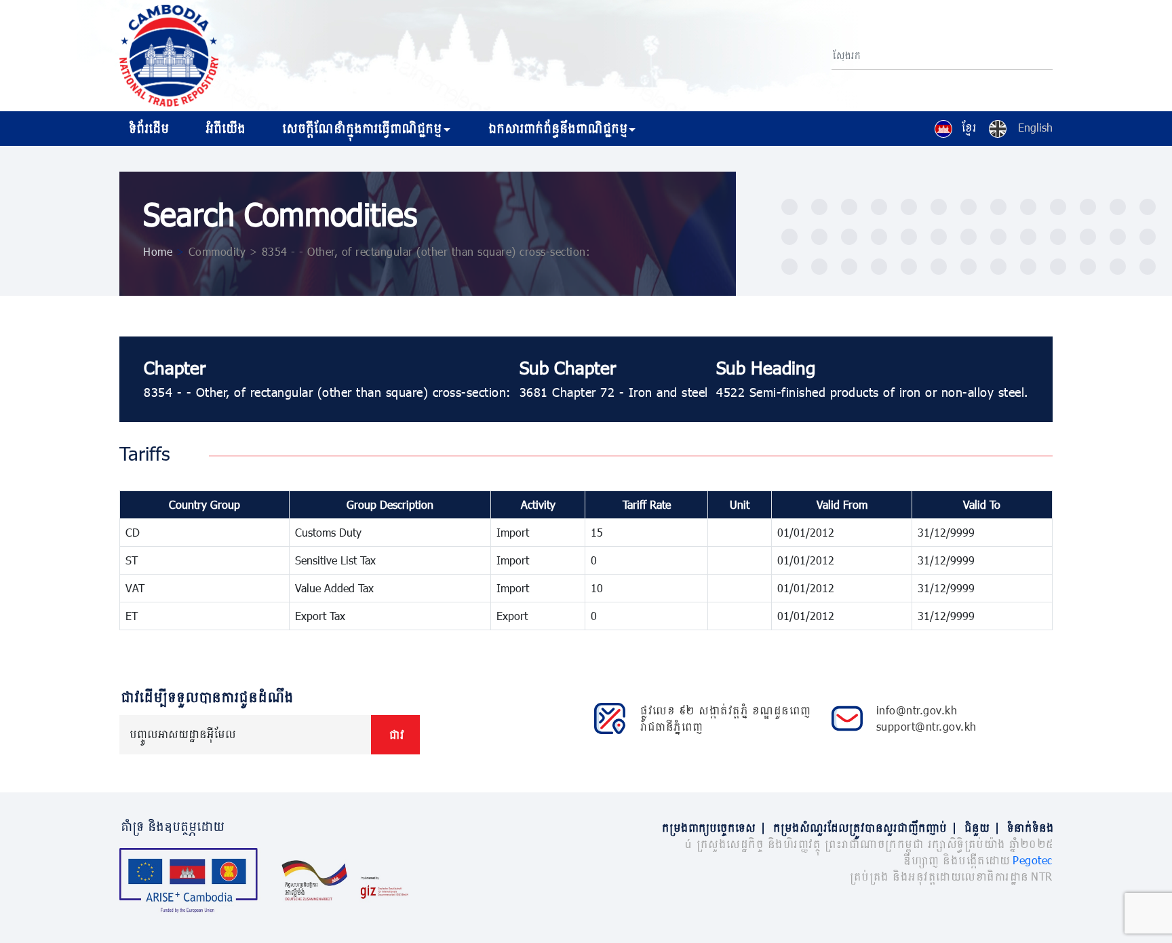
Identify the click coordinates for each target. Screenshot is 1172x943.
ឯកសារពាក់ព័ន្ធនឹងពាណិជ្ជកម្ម (556, 128)
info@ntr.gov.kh (917, 710)
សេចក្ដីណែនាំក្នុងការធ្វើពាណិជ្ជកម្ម (360, 128)
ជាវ (395, 734)
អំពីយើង (224, 128)
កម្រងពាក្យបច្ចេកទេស (713, 827)
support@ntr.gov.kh (926, 726)
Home (157, 251)
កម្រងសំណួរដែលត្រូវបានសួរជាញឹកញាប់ (864, 827)
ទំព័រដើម (148, 128)
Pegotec (1033, 859)
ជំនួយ (981, 827)
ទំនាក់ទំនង (1029, 827)
